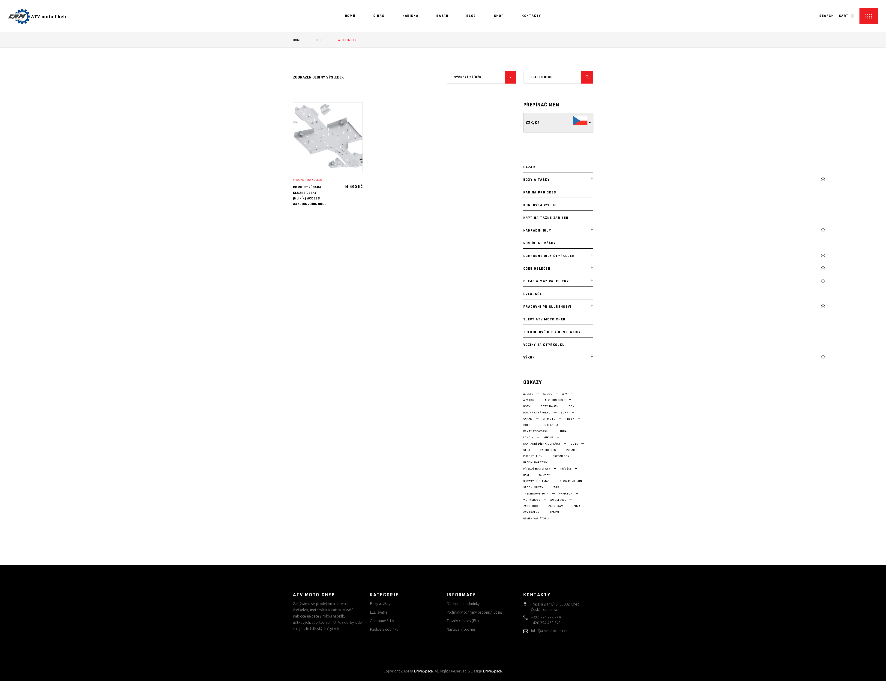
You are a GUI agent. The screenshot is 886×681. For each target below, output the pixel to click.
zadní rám (555, 506)
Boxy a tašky (536, 179)
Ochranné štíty (382, 621)
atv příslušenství (558, 400)
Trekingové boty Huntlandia (552, 332)
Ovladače (532, 294)
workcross (531, 500)
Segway (544, 475)
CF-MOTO (549, 419)
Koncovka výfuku (540, 205)
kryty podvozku (536, 431)
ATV (564, 394)
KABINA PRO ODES (539, 192)
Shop (319, 40)
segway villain (571, 481)
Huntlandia (549, 425)
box (571, 406)
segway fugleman (536, 481)
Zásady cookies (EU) (462, 621)
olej (526, 450)
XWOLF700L (558, 500)
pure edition (533, 456)
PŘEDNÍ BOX (561, 456)
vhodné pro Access (307, 180)
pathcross (548, 450)
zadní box (530, 506)
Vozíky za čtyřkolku (544, 344)
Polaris (571, 450)
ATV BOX (529, 400)
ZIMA (576, 506)
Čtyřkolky (531, 512)
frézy (570, 419)
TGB (556, 487)
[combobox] (481, 77)
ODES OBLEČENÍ (537, 268)
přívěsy (566, 468)
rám (526, 475)
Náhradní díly (537, 230)
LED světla (378, 612)
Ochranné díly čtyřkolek (549, 255)
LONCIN (528, 437)
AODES (547, 394)
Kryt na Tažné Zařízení (546, 217)
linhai (563, 431)
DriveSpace (423, 671)
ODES (574, 444)
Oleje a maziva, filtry (546, 281)
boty (527, 406)
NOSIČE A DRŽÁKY (539, 243)
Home (297, 40)
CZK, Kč (532, 123)
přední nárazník (535, 462)
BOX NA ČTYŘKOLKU (537, 412)
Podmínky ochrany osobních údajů (474, 612)
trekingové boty (536, 493)
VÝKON (529, 357)
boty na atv (550, 406)
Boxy (564, 412)
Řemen (554, 512)
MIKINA (548, 437)
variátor (565, 493)
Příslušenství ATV (536, 468)
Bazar (529, 167)
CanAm (528, 419)
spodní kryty (533, 487)
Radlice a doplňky (384, 629)
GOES (526, 425)
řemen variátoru (536, 518)
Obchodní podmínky (463, 604)
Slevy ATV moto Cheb (544, 319)
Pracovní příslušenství (547, 306)
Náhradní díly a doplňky (542, 444)
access (528, 394)
